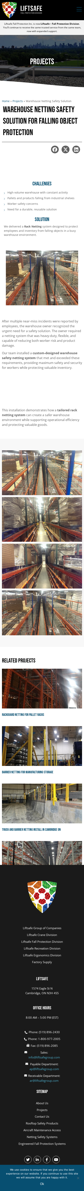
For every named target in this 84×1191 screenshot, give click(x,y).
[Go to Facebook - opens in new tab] (46, 1159)
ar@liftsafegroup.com (44, 1080)
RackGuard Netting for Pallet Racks (23, 715)
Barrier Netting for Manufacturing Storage (27, 772)
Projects (18, 101)
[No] (78, 1177)
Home (6, 101)
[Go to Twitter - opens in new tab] (28, 1159)
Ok (42, 1184)
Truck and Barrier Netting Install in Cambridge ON (31, 830)
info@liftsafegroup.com (44, 1057)
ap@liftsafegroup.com (44, 1069)
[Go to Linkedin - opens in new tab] (37, 1159)
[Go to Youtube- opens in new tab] (56, 1159)
